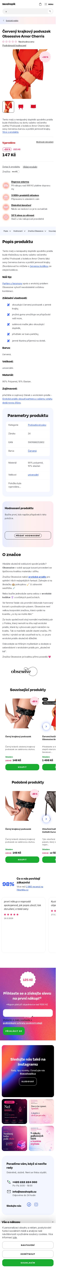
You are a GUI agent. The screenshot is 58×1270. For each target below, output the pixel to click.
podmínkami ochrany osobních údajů (22, 1023)
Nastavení (28, 1245)
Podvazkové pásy (37, 424)
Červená (32, 450)
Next (46, 726)
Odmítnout (28, 1254)
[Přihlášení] (34, 4)
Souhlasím (28, 1262)
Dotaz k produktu (11, 166)
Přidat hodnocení (28, 535)
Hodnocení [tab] (18, 231)
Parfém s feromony (12, 283)
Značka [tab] (35, 231)
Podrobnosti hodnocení (14, 45)
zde (15, 1237)
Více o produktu (10, 132)
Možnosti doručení (44, 142)
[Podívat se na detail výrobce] (15, 171)
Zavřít (19, 168)
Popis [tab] (6, 231)
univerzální (33, 474)
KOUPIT (22, 767)
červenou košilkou (39, 266)
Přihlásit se (14, 1031)
